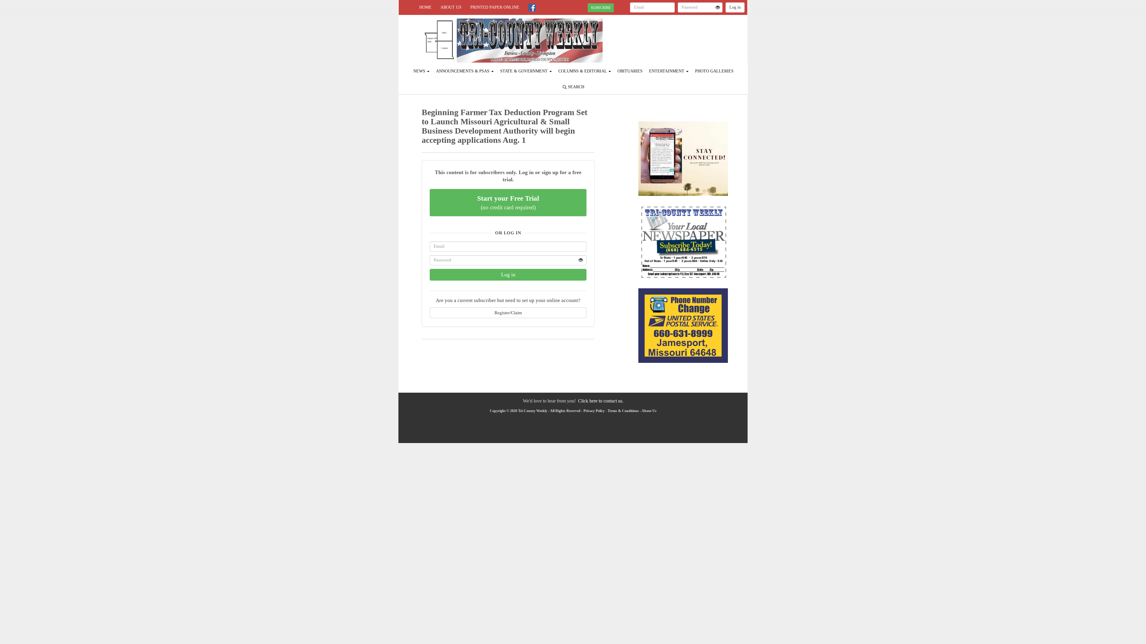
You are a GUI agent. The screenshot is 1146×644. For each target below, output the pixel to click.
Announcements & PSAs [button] (463, 71)
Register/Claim (508, 312)
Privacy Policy (594, 411)
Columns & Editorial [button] (583, 71)
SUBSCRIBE (601, 8)
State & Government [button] (524, 71)
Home (425, 7)
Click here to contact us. (600, 400)
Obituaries (630, 71)
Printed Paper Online (494, 7)
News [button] (419, 71)
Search (575, 87)
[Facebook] (532, 7)
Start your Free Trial (508, 202)
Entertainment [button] (667, 71)
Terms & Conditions (623, 411)
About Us (450, 7)
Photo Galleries (714, 71)
